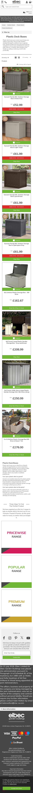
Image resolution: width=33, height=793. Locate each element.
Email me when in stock (16, 308)
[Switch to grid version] (16, 57)
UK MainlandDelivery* (18, 12)
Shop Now (16, 112)
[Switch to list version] (19, 57)
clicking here (13, 784)
